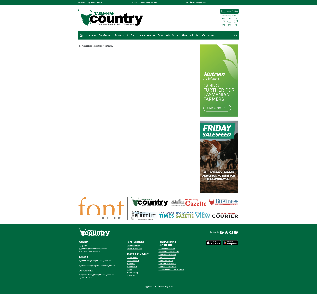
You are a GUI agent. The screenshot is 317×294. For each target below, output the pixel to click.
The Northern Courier (167, 254)
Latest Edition (232, 11)
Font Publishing (135, 241)
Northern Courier (147, 35)
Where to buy (208, 35)
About (184, 35)
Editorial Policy (133, 246)
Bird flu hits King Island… (196, 2)
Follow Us (214, 232)
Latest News (90, 35)
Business (119, 35)
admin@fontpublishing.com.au (95, 249)
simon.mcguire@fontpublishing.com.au (98, 265)
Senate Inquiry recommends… (90, 2)
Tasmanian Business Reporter (171, 269)
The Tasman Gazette (167, 263)
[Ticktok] (236, 232)
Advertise (194, 35)
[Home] (110, 17)
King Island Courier (166, 257)
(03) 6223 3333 (89, 246)
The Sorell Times (165, 260)
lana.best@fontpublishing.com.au (96, 260)
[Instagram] (226, 232)
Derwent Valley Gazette (168, 35)
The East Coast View (167, 266)
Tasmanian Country (166, 249)
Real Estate (132, 35)
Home (81, 35)
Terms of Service (134, 249)
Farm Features (105, 35)
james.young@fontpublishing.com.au (98, 274)
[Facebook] (231, 232)
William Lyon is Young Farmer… (145, 2)
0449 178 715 (88, 277)
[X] (222, 232)
